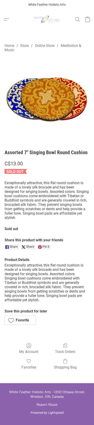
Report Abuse (47, 405)
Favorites (28, 367)
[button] (47, 19)
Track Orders (65, 352)
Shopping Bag (65, 367)
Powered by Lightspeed (47, 412)
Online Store (45, 45)
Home (9, 45)
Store (24, 45)
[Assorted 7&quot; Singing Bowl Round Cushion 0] (47, 99)
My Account (28, 352)
